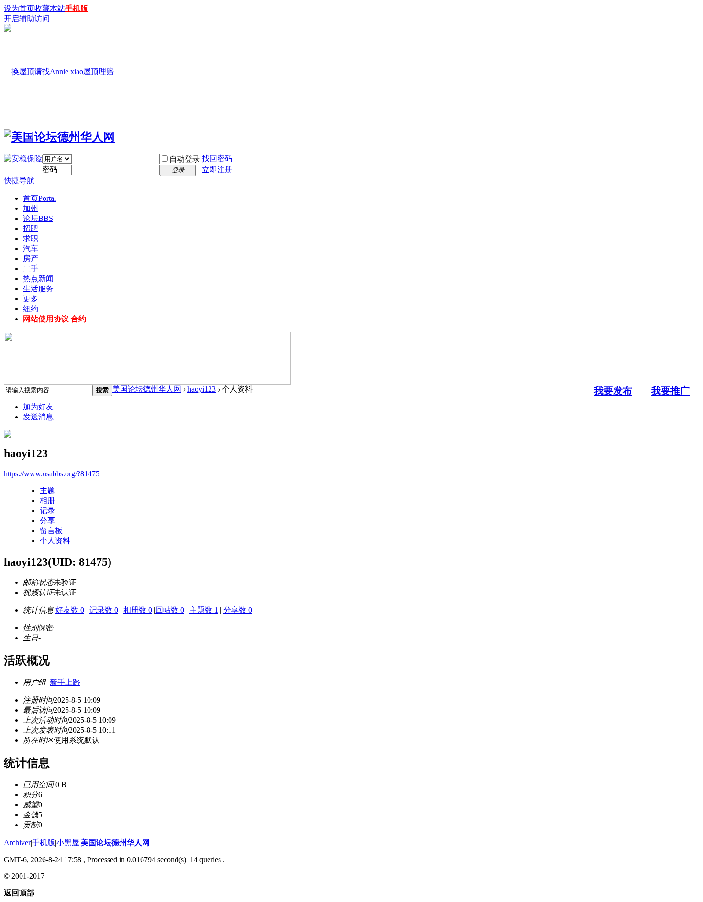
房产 (30, 258)
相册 (47, 500)
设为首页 (19, 8)
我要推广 (670, 390)
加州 (30, 208)
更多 (30, 299)
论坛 (38, 218)
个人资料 (55, 541)
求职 (30, 238)
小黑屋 (67, 842)
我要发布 (613, 390)
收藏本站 (49, 8)
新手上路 (65, 682)
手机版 (76, 8)
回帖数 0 (169, 610)
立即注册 (217, 169)
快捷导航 (19, 180)
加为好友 (38, 407)
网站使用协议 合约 (54, 319)
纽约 (30, 309)
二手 (30, 268)
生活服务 (38, 289)
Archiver (17, 842)
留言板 (51, 531)
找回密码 (217, 158)
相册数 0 (137, 610)
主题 (47, 490)
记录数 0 (103, 610)
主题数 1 (203, 610)
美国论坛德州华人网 (146, 389)
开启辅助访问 (27, 18)
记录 (47, 510)
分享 (47, 521)
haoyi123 (201, 389)
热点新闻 (38, 279)
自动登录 (184, 159)
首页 (39, 198)
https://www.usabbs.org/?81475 (51, 474)
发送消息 (38, 417)
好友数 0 (69, 610)
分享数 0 (237, 610)
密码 (49, 169)
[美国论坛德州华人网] (59, 137)
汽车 (30, 248)
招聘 (30, 228)
